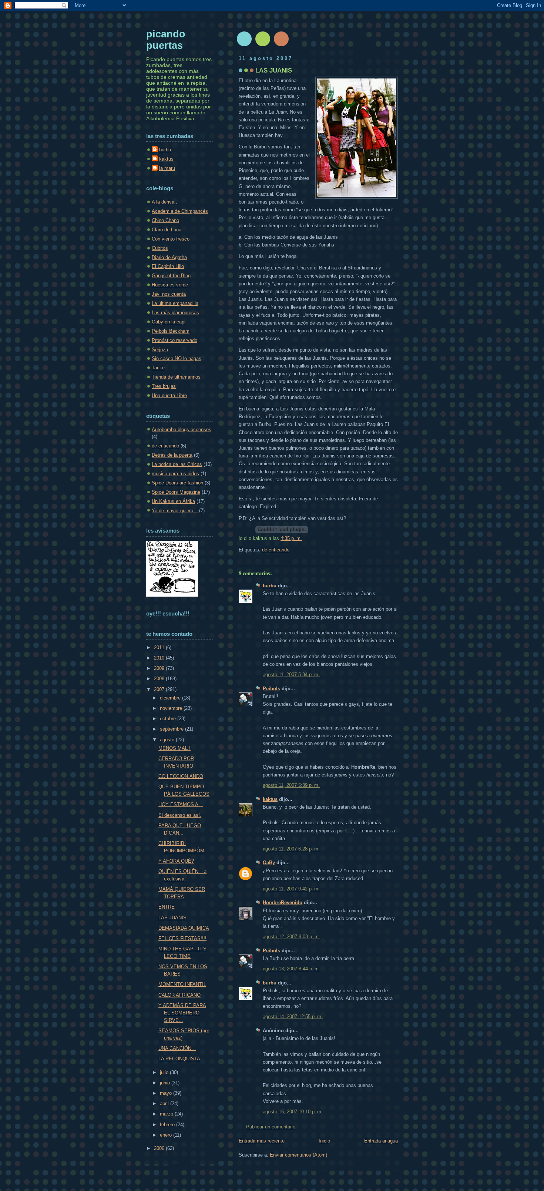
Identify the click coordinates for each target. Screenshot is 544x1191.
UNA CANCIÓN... (177, 1048)
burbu (269, 585)
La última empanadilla (175, 303)
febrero (168, 1124)
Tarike (158, 367)
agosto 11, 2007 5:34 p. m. (291, 674)
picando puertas (165, 39)
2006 (160, 1148)
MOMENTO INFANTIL (182, 984)
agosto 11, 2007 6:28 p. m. (291, 849)
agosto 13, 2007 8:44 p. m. (291, 969)
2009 (160, 668)
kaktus (270, 799)
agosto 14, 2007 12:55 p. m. (293, 1016)
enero (166, 1135)
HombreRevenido (282, 902)
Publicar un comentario (270, 1127)
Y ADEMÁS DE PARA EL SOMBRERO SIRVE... (182, 1013)
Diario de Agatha (169, 257)
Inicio (324, 1141)
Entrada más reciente (262, 1141)
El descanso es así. (179, 815)
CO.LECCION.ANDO (180, 776)
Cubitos (160, 248)
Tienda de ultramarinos (176, 377)
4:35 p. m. (291, 538)
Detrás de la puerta (172, 455)
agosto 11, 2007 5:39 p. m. (291, 785)
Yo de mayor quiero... (175, 510)
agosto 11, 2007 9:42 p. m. (291, 889)
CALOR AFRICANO (179, 995)
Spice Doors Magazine (176, 492)
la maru (167, 168)
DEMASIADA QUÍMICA (183, 928)
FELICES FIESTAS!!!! (182, 938)
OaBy (269, 862)
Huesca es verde (170, 285)
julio (165, 1072)
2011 (160, 647)
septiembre (172, 729)
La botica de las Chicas (177, 464)
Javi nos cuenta (169, 294)
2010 (160, 658)
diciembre (171, 698)
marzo (167, 1114)
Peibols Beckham (170, 331)
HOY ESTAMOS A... (180, 804)
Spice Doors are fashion (177, 483)
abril (165, 1103)
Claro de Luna (166, 229)
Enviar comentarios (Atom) (298, 1155)
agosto (168, 739)
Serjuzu (160, 349)
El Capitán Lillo (168, 266)
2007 (160, 689)
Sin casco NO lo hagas (176, 358)
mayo (166, 1093)
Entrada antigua (381, 1141)
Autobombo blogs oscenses (181, 429)
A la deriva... (165, 202)
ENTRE (166, 907)
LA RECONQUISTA (179, 1058)
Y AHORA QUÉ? (176, 861)
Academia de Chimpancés (180, 211)
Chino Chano (165, 220)
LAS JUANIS (273, 70)
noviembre (172, 708)
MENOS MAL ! (174, 748)
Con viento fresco (170, 239)
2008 (160, 678)
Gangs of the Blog (171, 275)
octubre (168, 718)
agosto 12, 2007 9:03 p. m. (291, 936)
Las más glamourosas (175, 312)
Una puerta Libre (169, 395)
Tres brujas (164, 386)
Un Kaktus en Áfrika (173, 501)
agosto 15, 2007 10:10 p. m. (293, 1111)
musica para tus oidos (175, 473)
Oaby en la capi (168, 322)
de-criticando (275, 550)
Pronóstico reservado (174, 340)
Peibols (271, 688)
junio (165, 1083)
